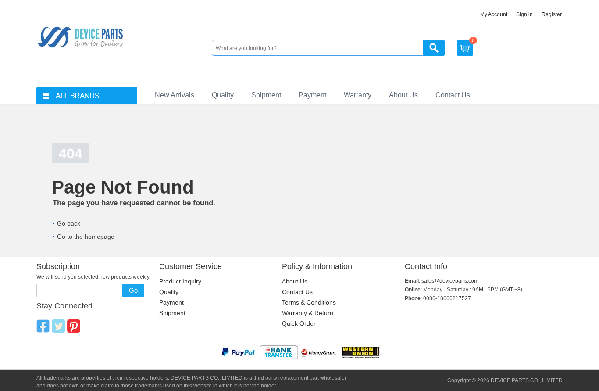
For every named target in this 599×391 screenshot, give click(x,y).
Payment (312, 95)
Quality (223, 95)
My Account (493, 14)
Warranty (357, 95)
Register (552, 14)
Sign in (524, 14)
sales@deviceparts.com (449, 281)
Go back (68, 223)
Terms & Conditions (309, 302)
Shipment (266, 95)
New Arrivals (174, 95)
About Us (403, 95)
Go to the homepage (85, 236)
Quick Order (299, 323)
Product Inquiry (180, 281)
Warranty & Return (307, 312)
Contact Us (452, 95)
